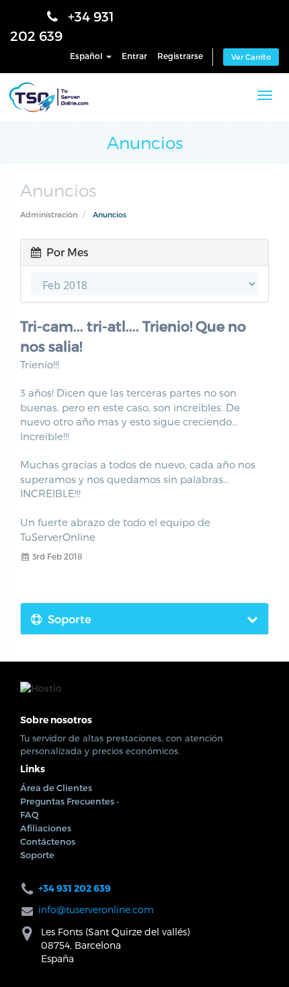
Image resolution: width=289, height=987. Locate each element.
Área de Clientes (56, 799)
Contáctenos (47, 853)
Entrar (134, 59)
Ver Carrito (251, 60)
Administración (48, 226)
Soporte (37, 867)
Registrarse (180, 59)
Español (87, 59)
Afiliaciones (45, 840)
